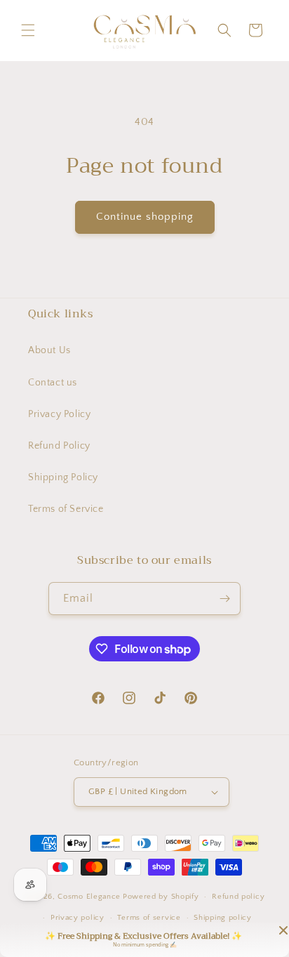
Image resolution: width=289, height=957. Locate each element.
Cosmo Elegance (89, 896)
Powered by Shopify (161, 896)
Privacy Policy (59, 414)
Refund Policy (59, 445)
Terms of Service (66, 509)
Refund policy (238, 896)
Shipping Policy (63, 477)
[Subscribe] (224, 598)
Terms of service (148, 917)
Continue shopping (145, 217)
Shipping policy (223, 917)
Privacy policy (78, 917)
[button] (28, 30)
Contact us (52, 382)
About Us (49, 350)
